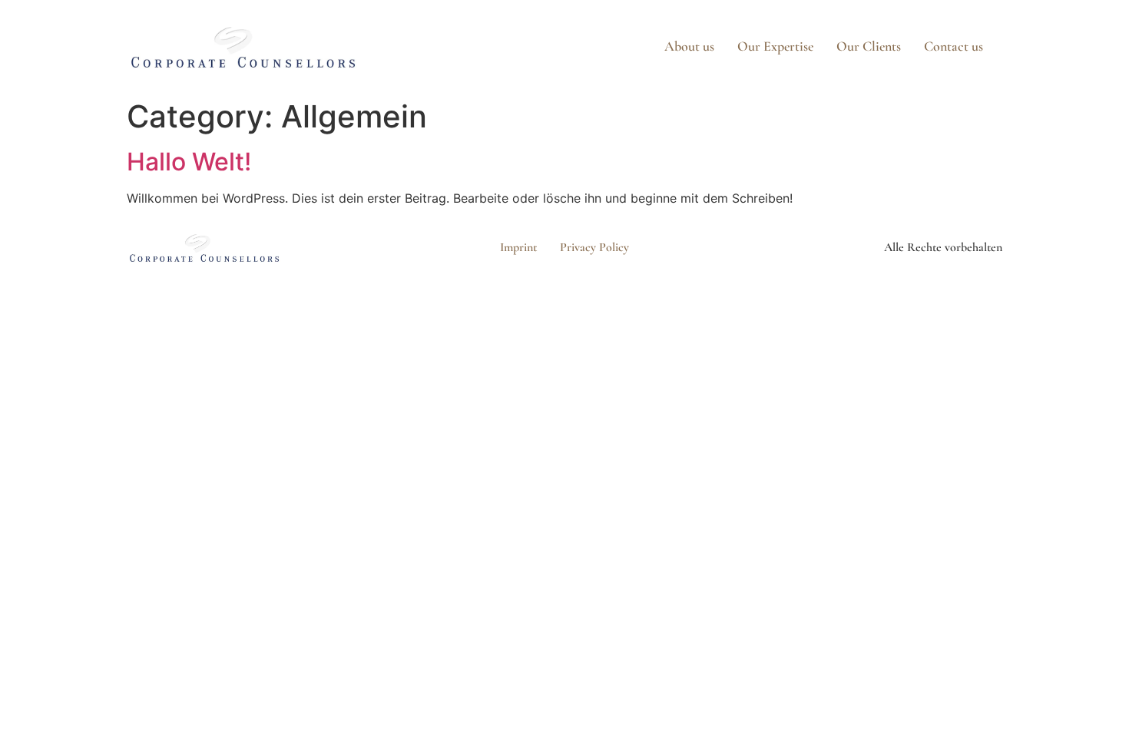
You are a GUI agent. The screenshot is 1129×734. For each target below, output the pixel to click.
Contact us (953, 46)
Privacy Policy (594, 247)
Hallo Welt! (189, 162)
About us (689, 46)
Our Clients (868, 46)
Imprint (518, 247)
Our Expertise (775, 46)
